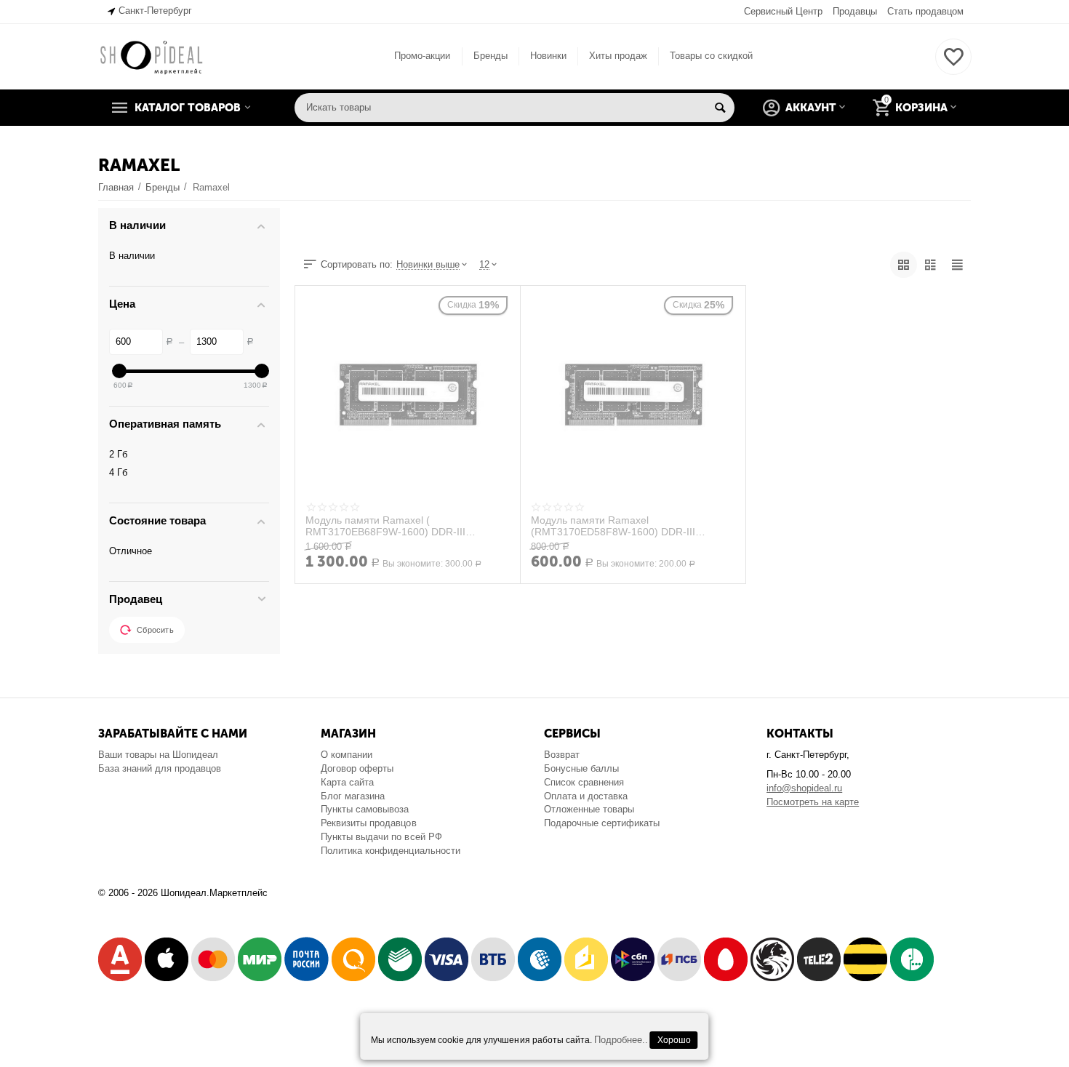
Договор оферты (357, 768)
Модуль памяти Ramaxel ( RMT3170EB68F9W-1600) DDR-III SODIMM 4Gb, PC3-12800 (385, 526)
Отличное (130, 551)
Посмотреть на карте (812, 801)
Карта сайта (347, 782)
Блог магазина (353, 796)
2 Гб (118, 454)
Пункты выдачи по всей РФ (381, 836)
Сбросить (155, 630)
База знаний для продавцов (159, 768)
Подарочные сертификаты (602, 823)
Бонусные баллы (581, 768)
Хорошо (674, 1040)
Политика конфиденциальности (390, 850)
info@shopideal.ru (804, 788)
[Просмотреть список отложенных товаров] (953, 65)
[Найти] (719, 107)
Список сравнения (584, 782)
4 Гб (118, 472)
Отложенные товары (589, 809)
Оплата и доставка (586, 796)
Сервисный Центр (783, 11)
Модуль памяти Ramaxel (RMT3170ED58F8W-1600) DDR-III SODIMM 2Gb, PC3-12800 (613, 526)
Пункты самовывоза (365, 809)
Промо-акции (422, 55)
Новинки (548, 55)
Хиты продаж (618, 55)
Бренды (490, 55)
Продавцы (855, 11)
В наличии (132, 255)
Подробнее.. (621, 1039)
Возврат (562, 754)
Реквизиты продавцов (368, 823)
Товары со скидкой (711, 55)
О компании (346, 754)
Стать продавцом (925, 11)
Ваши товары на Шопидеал (158, 754)
